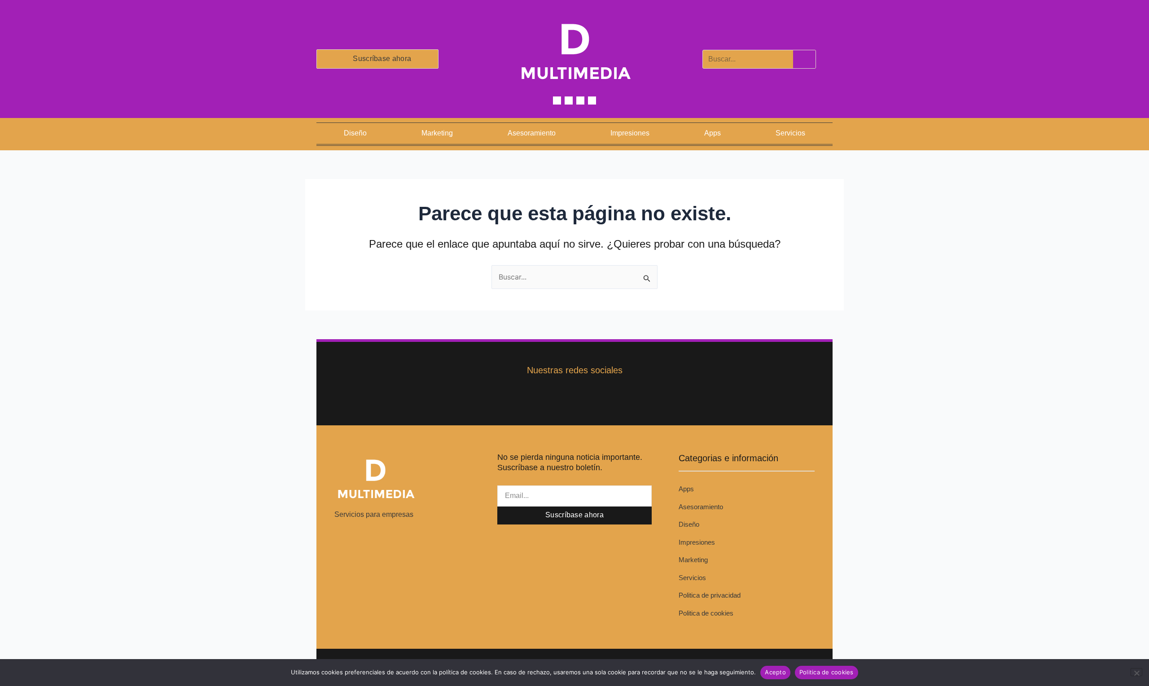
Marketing (437, 133)
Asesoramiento (532, 133)
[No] (1136, 672)
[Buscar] (804, 59)
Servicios (790, 133)
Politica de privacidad (710, 595)
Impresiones (629, 133)
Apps (712, 133)
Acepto (775, 672)
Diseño (355, 133)
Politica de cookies (706, 613)
